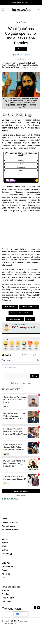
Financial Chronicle (10, 530)
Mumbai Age (7, 567)
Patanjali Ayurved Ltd (29, 306)
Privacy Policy (8, 598)
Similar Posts (10, 498)
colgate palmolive (15, 319)
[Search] (39, 10)
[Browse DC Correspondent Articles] (6, 327)
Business (21, 49)
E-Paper (5, 591)
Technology (7, 554)
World (4, 546)
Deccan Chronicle (10, 522)
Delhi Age (6, 563)
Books (5, 539)
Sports (5, 543)
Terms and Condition (11, 587)
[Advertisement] (21, 230)
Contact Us (7, 602)
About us (6, 574)
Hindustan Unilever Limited (20, 313)
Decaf (4, 570)
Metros (5, 550)
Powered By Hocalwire (9, 623)
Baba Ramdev (10, 306)
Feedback (6, 594)
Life (3, 578)
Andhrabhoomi (8, 526)
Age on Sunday (23, 2)
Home (4, 519)
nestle (30, 319)
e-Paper (14, 2)
